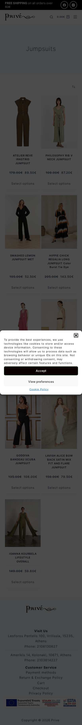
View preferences (41, 382)
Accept (41, 371)
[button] (76, 335)
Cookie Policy (39, 389)
